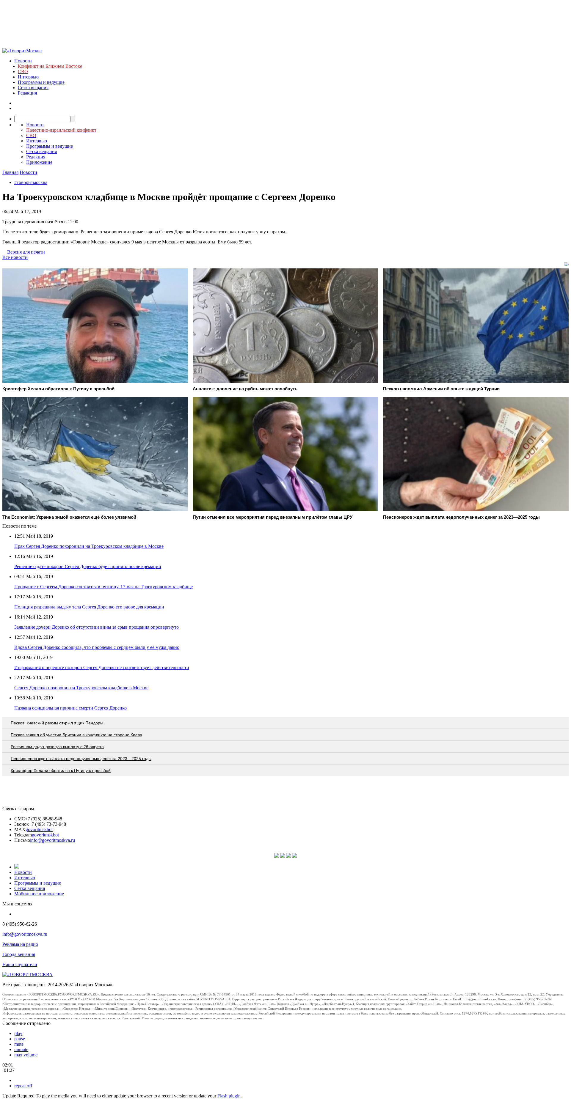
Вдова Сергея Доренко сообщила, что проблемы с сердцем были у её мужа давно (96, 647)
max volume (25, 1054)
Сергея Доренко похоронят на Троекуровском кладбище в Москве (81, 687)
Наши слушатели (19, 964)
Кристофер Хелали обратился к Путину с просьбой (61, 770)
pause (19, 1038)
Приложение (39, 162)
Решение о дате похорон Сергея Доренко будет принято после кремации (87, 566)
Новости (23, 60)
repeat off (23, 1085)
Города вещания (18, 954)
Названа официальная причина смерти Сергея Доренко (70, 707)
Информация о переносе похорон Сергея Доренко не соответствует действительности (101, 667)
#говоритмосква (30, 182)
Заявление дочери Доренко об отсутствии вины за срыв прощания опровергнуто (96, 627)
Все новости (15, 257)
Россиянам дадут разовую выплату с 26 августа (57, 746)
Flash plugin (229, 1095)
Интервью (28, 76)
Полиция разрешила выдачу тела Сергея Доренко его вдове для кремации (89, 606)
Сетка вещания (33, 87)
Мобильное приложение (39, 893)
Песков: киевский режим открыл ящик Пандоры (57, 723)
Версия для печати (26, 251)
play (18, 1033)
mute (18, 1044)
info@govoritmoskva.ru (52, 840)
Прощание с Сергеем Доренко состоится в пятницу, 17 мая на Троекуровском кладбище (103, 586)
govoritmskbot (39, 829)
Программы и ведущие (41, 82)
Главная (10, 172)
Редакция (27, 92)
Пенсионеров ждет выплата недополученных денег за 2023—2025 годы (81, 758)
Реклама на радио (20, 944)
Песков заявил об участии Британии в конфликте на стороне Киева (76, 734)
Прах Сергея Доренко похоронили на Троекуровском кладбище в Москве (89, 546)
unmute (21, 1049)
